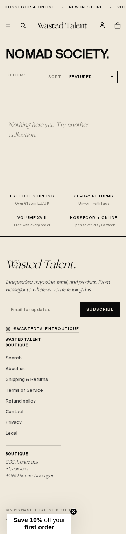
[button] (39, 524)
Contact (15, 411)
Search (14, 357)
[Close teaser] (73, 511)
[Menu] (8, 26)
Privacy (13, 422)
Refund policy (20, 401)
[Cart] (117, 25)
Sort (54, 77)
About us (15, 368)
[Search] (23, 25)
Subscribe (100, 309)
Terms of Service (24, 390)
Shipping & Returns (27, 379)
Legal (12, 433)
